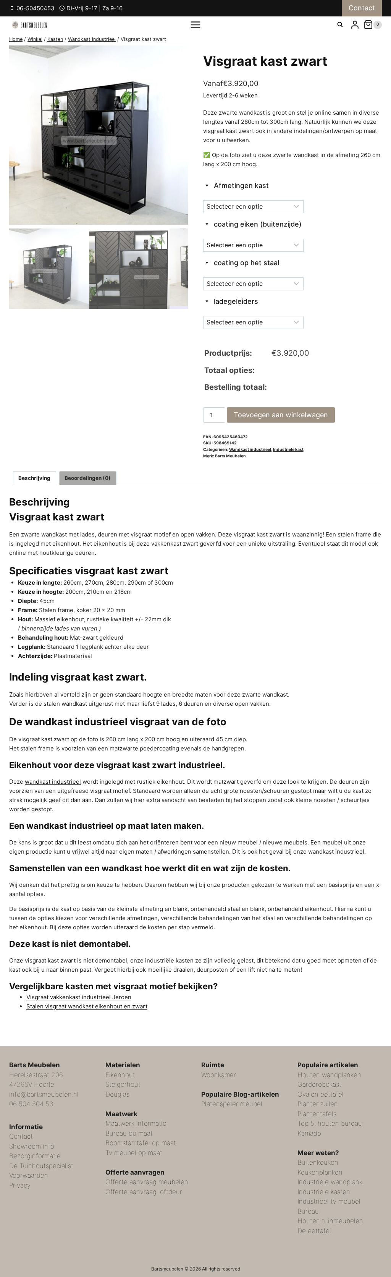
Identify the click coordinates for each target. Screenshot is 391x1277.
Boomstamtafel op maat (140, 1143)
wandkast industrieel (53, 781)
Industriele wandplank (329, 1182)
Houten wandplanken (329, 1075)
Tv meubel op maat (133, 1153)
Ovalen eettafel (320, 1094)
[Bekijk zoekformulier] (340, 24)
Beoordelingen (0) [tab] (88, 478)
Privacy (20, 1185)
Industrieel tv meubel (328, 1201)
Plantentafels (316, 1114)
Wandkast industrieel (250, 449)
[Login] (355, 24)
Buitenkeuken (317, 1162)
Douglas (117, 1094)
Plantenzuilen (317, 1104)
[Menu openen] (196, 24)
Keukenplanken (320, 1172)
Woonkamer (218, 1075)
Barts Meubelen (230, 456)
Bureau (308, 1211)
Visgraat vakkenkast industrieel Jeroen (78, 997)
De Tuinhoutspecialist (41, 1166)
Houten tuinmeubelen (330, 1221)
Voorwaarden (28, 1175)
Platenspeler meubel (231, 1104)
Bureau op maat (129, 1133)
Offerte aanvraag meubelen (146, 1182)
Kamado (309, 1133)
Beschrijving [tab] (34, 478)
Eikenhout (120, 1075)
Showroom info (31, 1146)
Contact (362, 8)
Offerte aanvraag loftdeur (143, 1192)
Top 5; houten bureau (329, 1123)
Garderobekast (319, 1084)
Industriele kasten (323, 1192)
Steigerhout (123, 1084)
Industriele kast (288, 449)
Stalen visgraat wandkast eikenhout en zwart (86, 1006)
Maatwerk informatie (135, 1123)
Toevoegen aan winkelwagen (281, 415)
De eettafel (314, 1231)
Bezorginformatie (35, 1156)
